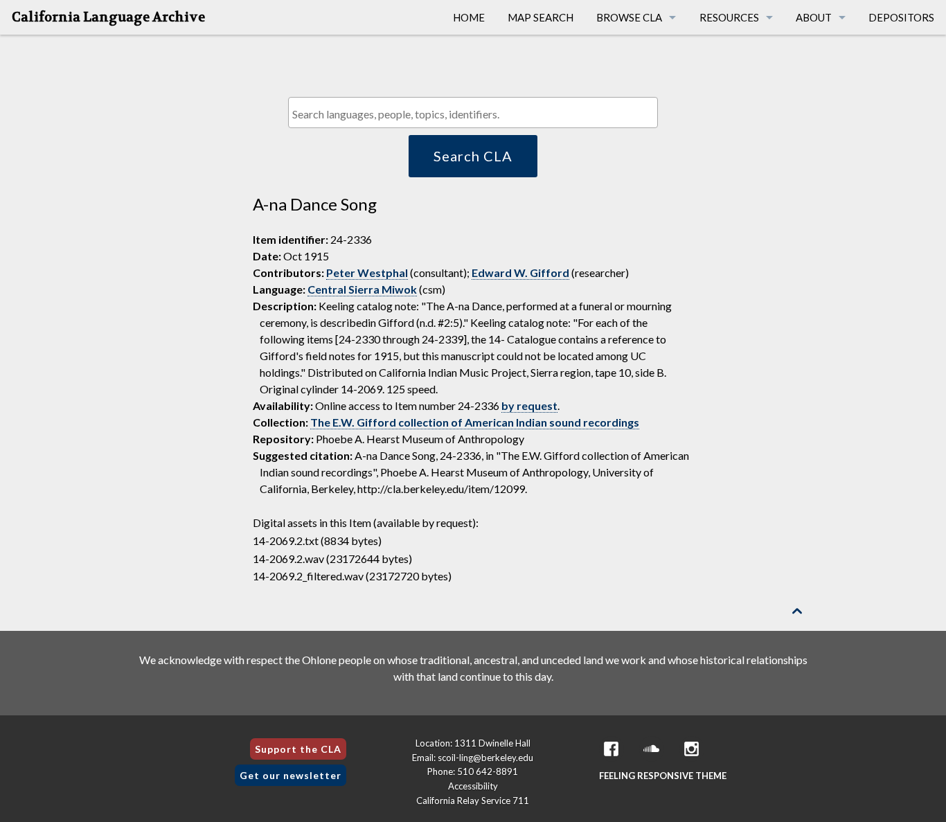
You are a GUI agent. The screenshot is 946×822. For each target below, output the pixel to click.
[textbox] (476, 114)
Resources (729, 17)
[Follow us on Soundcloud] (651, 749)
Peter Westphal (367, 272)
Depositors (901, 17)
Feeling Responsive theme (662, 775)
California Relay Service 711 (472, 800)
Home (469, 17)
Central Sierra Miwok (362, 289)
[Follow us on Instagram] (691, 749)
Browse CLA (629, 17)
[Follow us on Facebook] (611, 749)
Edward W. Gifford (520, 272)
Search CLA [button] (473, 156)
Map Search (540, 17)
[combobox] (472, 112)
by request (529, 405)
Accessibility (473, 786)
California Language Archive (108, 17)
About (814, 17)
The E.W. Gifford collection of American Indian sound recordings (474, 422)
